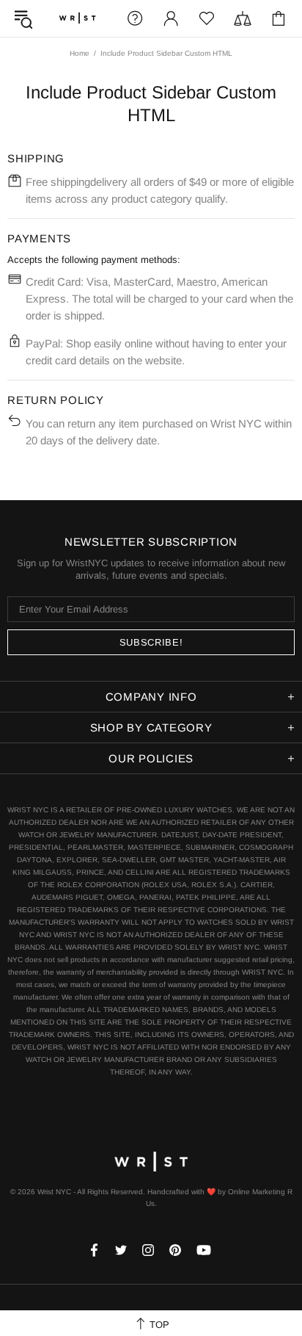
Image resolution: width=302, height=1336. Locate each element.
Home (79, 53)
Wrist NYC (77, 18)
